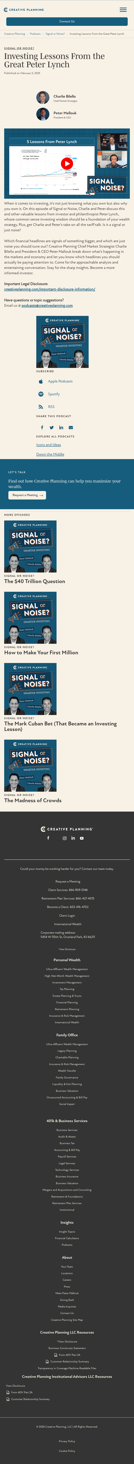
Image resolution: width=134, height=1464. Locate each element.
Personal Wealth (67, 960)
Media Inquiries (67, 1306)
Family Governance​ (67, 1077)
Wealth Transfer (67, 1071)
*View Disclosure (67, 949)
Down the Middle (50, 454)
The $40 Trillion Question (34, 581)
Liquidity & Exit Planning (67, 1084)
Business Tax (67, 1143)
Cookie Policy (67, 1451)
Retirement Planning (67, 1009)
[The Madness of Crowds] (30, 791)
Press (67, 1286)
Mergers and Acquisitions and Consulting (67, 1190)
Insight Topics (67, 1231)
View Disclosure (15, 1386)
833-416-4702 (79, 907)
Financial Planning (67, 1002)
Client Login (67, 916)
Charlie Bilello (65, 96)
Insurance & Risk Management (67, 1016)
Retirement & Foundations (67, 1196)
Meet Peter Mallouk (67, 1293)
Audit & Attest (67, 1136)
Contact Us (67, 1313)
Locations (67, 1273)
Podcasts (35, 34)
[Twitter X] (56, 840)
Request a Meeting (67, 881)
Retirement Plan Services (67, 1203)
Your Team (67, 1266)
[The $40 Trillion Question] (30, 571)
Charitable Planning (67, 1057)
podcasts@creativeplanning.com (47, 305)
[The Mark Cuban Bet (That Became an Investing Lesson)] (30, 714)
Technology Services (67, 1170)
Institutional (67, 1210)
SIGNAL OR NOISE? (19, 48)
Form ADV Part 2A (69, 1355)
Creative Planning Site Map (67, 1320)
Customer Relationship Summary (69, 1361)
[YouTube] (82, 840)
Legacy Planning (67, 1051)
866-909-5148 (78, 890)
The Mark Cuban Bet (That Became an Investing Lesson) (60, 726)
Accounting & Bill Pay (67, 1150)
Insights (67, 1222)
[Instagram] (64, 840)
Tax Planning (67, 989)
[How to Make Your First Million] (30, 643)
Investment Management (67, 982)
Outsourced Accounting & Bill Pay (67, 1097)
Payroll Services (67, 1156)
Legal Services (67, 1163)
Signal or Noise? (55, 34)
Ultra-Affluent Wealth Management (67, 969)
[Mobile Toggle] (123, 9)
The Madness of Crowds (33, 800)
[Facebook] (48, 840)
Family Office (67, 1035)
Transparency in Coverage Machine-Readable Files (67, 1368)
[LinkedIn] (73, 840)
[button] (67, 164)
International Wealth (67, 924)
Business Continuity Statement (67, 1348)
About (67, 1257)
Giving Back (67, 1300)
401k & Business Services (67, 1121)
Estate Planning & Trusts (67, 996)
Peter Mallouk (65, 113)
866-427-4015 (85, 898)
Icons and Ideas (48, 444)
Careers (67, 1280)
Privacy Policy (67, 1441)
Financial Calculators (67, 1238)
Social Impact (67, 1104)
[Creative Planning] (24, 10)
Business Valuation (67, 1091)
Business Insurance (67, 1176)
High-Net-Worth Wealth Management (67, 976)
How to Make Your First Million (41, 652)
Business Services (67, 1130)
